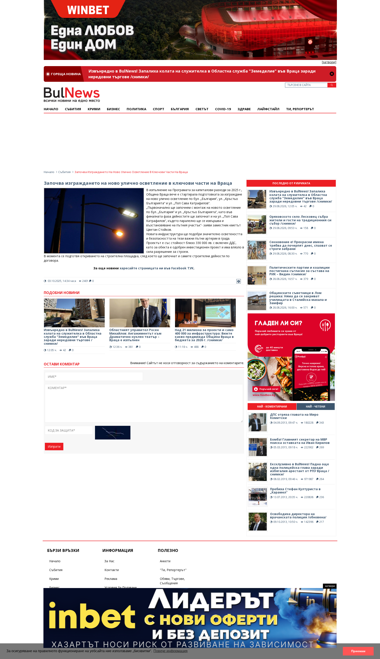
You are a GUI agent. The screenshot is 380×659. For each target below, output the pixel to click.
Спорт (158, 109)
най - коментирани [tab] (272, 406)
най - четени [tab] (315, 406)
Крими (54, 579)
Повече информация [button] (170, 651)
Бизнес (113, 109)
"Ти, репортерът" (173, 570)
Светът (201, 109)
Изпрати (54, 446)
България (180, 109)
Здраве (244, 109)
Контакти (111, 570)
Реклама (110, 579)
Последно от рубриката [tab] (291, 183)
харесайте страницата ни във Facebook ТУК (157, 268)
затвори (330, 586)
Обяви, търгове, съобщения (172, 581)
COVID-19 (223, 109)
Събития (64, 172)
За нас (109, 561)
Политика (136, 109)
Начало (51, 109)
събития (73, 109)
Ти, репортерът (300, 109)
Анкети (165, 561)
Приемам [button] (358, 651)
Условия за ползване (120, 587)
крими (94, 109)
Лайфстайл (268, 109)
